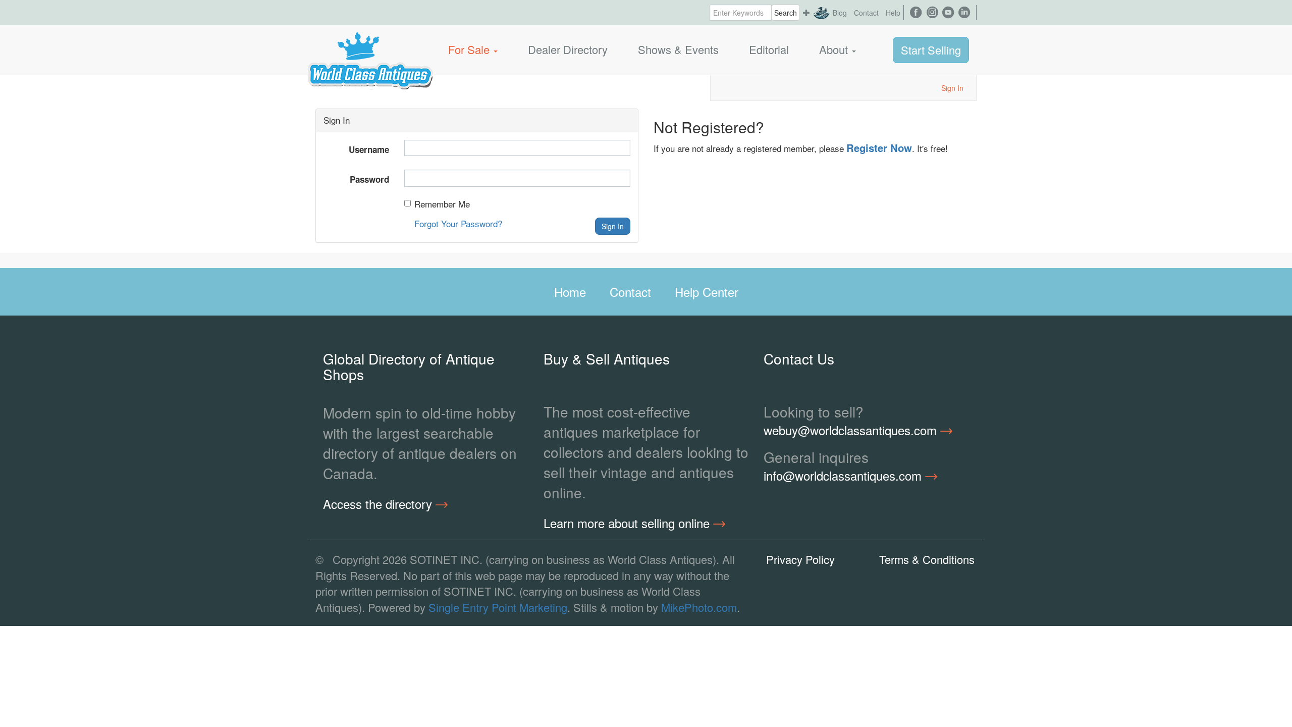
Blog (840, 13)
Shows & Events (678, 49)
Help (893, 13)
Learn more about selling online (628, 523)
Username (369, 149)
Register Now (879, 147)
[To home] (370, 49)
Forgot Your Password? (458, 223)
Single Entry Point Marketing (497, 607)
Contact (866, 13)
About (835, 49)
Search (785, 13)
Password (369, 179)
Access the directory (379, 503)
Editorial (769, 49)
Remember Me (442, 204)
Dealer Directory (568, 49)
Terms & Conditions (927, 559)
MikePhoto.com (699, 607)
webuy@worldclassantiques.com (852, 430)
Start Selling (931, 50)
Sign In (952, 88)
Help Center (706, 291)
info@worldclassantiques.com (844, 475)
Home (570, 291)
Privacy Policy (800, 559)
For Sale (470, 49)
